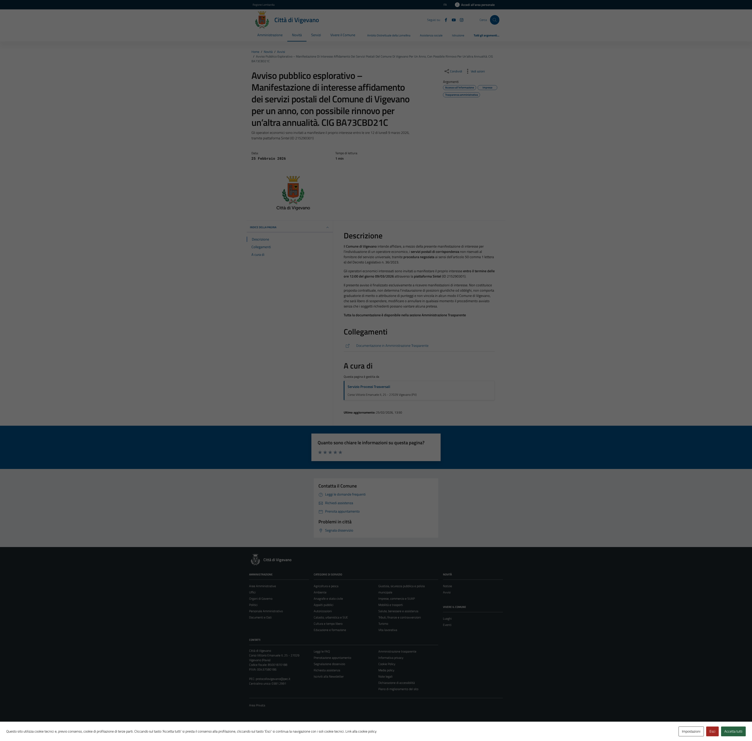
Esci (712, 731)
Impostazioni (691, 731)
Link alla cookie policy (361, 731)
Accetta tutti (733, 731)
